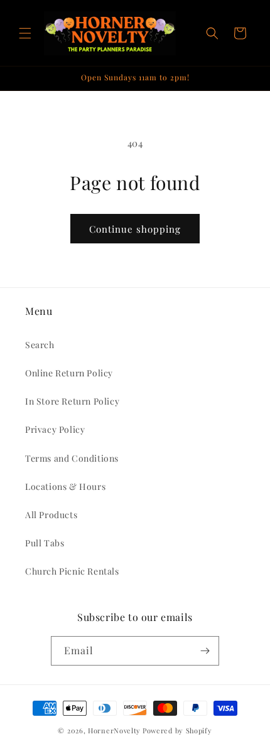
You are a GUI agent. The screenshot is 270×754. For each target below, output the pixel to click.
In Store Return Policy (72, 401)
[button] (25, 33)
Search (40, 345)
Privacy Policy (55, 429)
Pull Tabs (44, 543)
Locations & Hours (65, 486)
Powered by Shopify (177, 730)
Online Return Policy (69, 373)
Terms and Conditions (72, 458)
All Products (51, 515)
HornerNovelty (114, 730)
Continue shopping (135, 229)
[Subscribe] (205, 651)
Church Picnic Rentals (72, 571)
